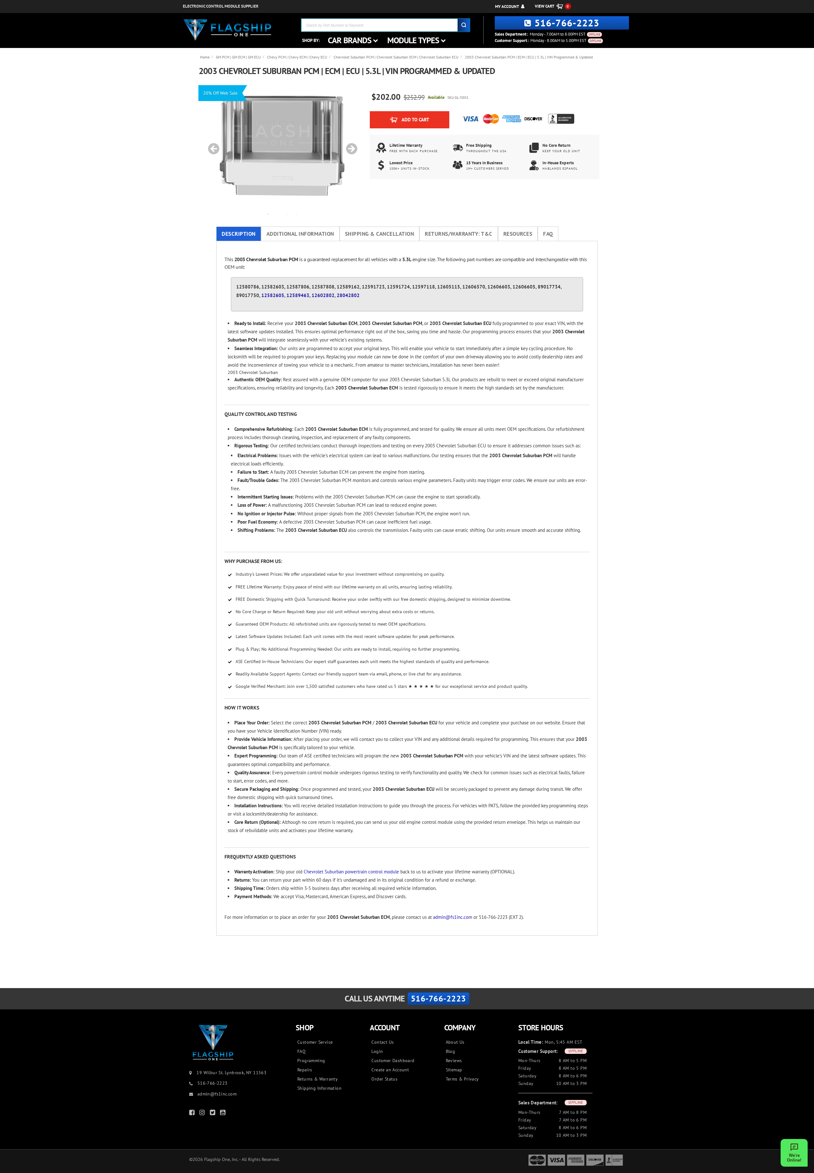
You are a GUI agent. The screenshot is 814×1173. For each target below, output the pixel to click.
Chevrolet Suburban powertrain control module (351, 872)
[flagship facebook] (192, 1113)
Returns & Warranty (317, 1079)
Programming (311, 1060)
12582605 (272, 295)
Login (377, 1051)
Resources (518, 233)
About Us (455, 1042)
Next (349, 145)
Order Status (384, 1079)
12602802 (323, 295)
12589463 (297, 295)
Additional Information (300, 233)
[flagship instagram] (202, 1113)
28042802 (348, 295)
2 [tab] (277, 214)
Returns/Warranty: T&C (459, 233)
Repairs (304, 1070)
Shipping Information (319, 1088)
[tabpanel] (282, 145)
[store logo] (227, 30)
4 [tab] (296, 214)
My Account (507, 6)
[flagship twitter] (213, 1113)
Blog (450, 1051)
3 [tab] (287, 214)
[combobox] (385, 25)
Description (239, 233)
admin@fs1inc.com (452, 917)
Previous (211, 145)
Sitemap (454, 1070)
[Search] (464, 25)
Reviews (454, 1060)
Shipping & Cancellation (379, 233)
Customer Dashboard (392, 1060)
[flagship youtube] (223, 1113)
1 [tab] (268, 214)
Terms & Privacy (462, 1079)
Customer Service (315, 1042)
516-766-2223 (567, 23)
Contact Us (382, 1042)
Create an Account (390, 1070)
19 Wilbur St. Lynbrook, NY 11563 (231, 1072)
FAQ (548, 233)
